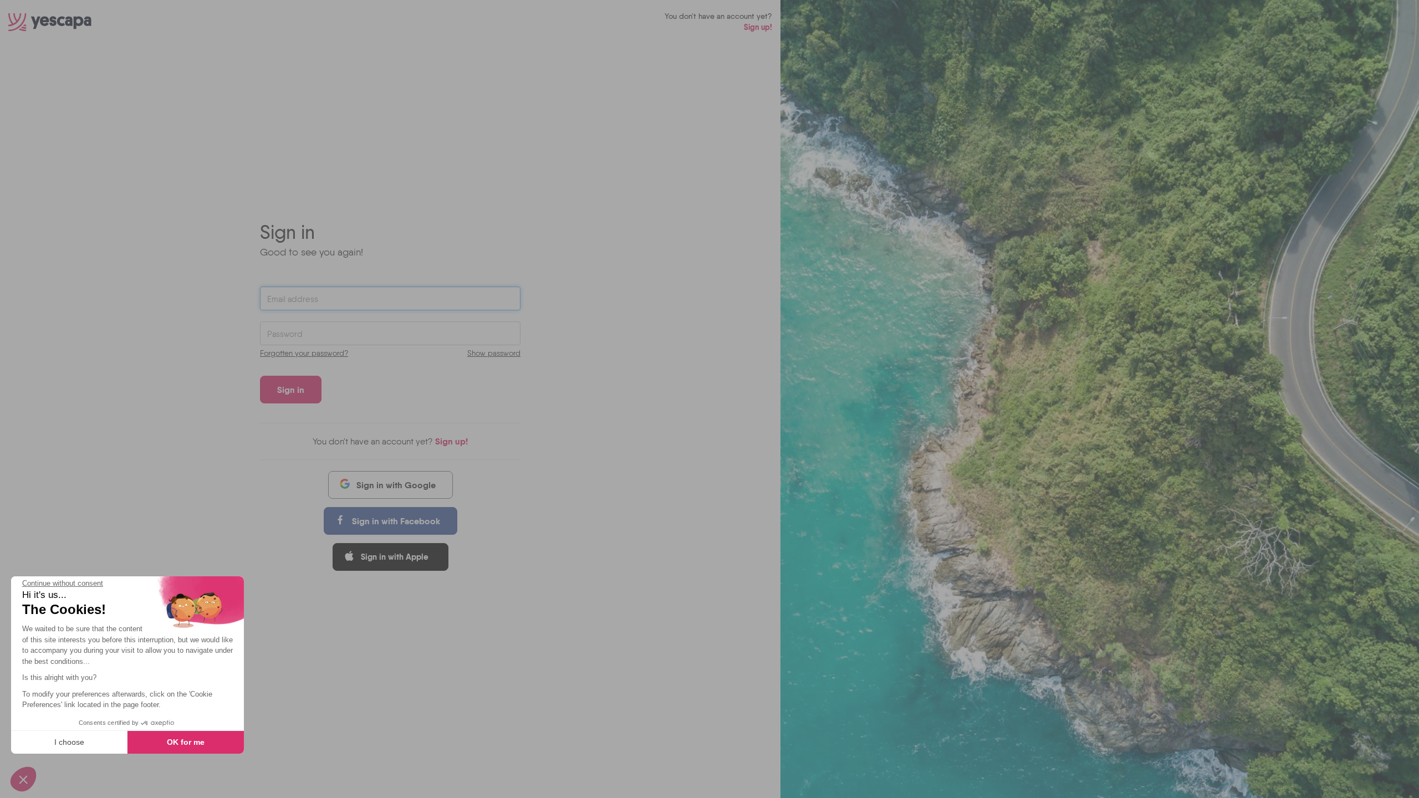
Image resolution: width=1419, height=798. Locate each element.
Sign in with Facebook (396, 520)
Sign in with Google (396, 484)
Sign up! (758, 27)
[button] (23, 779)
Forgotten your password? (304, 353)
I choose (69, 742)
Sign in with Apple (394, 556)
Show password (493, 353)
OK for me (186, 742)
